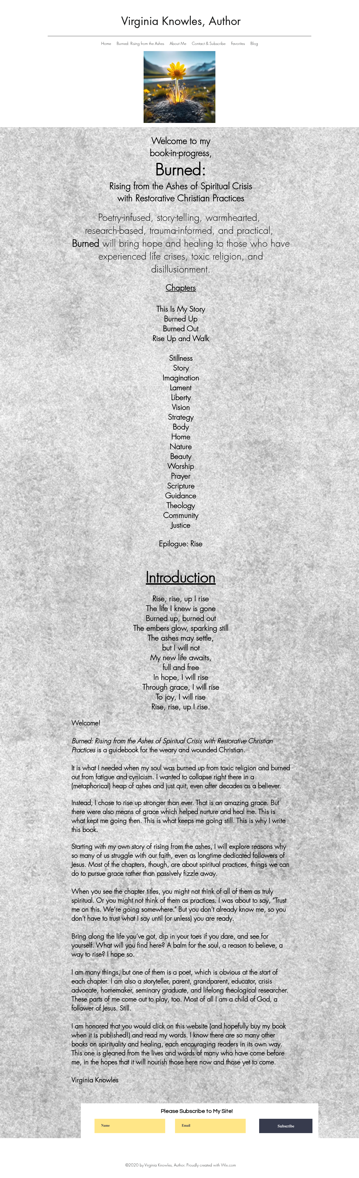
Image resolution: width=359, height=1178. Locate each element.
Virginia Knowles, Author (181, 21)
